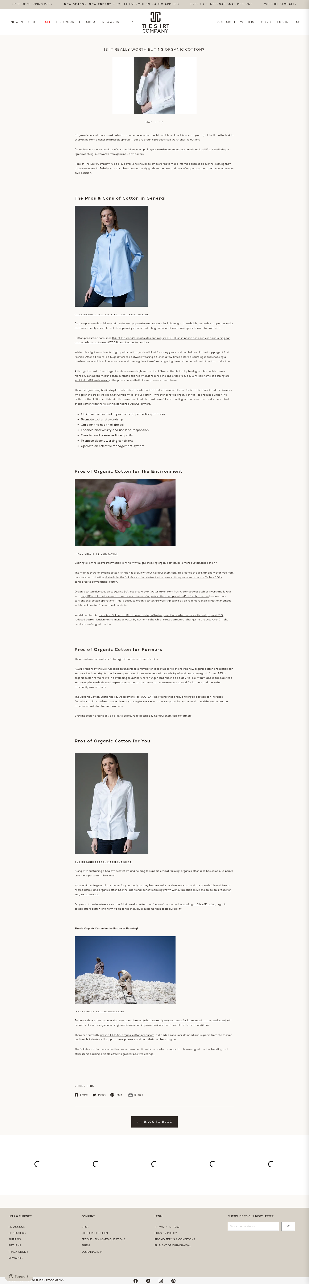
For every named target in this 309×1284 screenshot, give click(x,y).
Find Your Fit (68, 22)
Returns (14, 1245)
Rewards (110, 22)
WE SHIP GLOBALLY (280, 4)
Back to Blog (157, 1122)
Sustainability (92, 1252)
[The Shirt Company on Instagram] (160, 1280)
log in (283, 22)
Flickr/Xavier (107, 554)
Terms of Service (167, 1227)
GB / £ (266, 22)
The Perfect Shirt (95, 1233)
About (91, 22)
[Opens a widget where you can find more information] (18, 1276)
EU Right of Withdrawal (172, 1245)
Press (86, 1245)
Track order (18, 1252)
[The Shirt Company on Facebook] (135, 1280)
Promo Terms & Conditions (174, 1239)
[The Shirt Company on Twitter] (148, 1280)
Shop (33, 22)
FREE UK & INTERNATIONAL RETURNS (221, 4)
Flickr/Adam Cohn (110, 1011)
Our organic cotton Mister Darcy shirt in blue (112, 314)
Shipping (14, 1239)
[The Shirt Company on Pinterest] (173, 1280)
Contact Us (17, 1233)
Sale (47, 22)
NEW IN (17, 22)
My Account (17, 1227)
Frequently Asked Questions (103, 1239)
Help (128, 22)
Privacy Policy (165, 1233)
